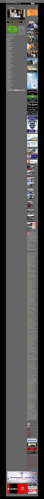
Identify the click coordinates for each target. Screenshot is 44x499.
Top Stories (28, 461)
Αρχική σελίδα (16, 92)
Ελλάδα (31, 5)
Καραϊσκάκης (32, 463)
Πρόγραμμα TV (30, 467)
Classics (29, 456)
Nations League (26, 5)
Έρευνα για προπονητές (32, 461)
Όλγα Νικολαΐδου (35, 461)
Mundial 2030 (36, 459)
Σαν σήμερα (33, 467)
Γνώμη (28, 462)
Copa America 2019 (32, 456)
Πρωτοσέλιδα (28, 467)
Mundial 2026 (33, 459)
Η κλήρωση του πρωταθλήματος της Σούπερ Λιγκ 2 (15, 24)
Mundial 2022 (31, 459)
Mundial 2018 (28, 459)
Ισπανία (28, 463)
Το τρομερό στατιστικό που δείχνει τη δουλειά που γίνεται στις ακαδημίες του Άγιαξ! (33, 423)
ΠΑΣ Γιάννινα (35, 466)
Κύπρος (22, 5)
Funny (34, 458)
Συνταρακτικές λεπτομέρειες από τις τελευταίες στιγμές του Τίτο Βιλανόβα (33, 425)
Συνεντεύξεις (35, 467)
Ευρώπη (20, 5)
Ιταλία (30, 463)
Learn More (34, 1)
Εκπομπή (31, 462)
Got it (37, 1)
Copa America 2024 (35, 456)
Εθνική (29, 462)
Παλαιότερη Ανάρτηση (23, 92)
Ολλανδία (31, 466)
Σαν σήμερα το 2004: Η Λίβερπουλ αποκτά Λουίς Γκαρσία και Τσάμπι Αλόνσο (33, 435)
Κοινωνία (34, 463)
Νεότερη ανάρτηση (9, 92)
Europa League (32, 458)
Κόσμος (23, 5)
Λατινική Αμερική (35, 464)
